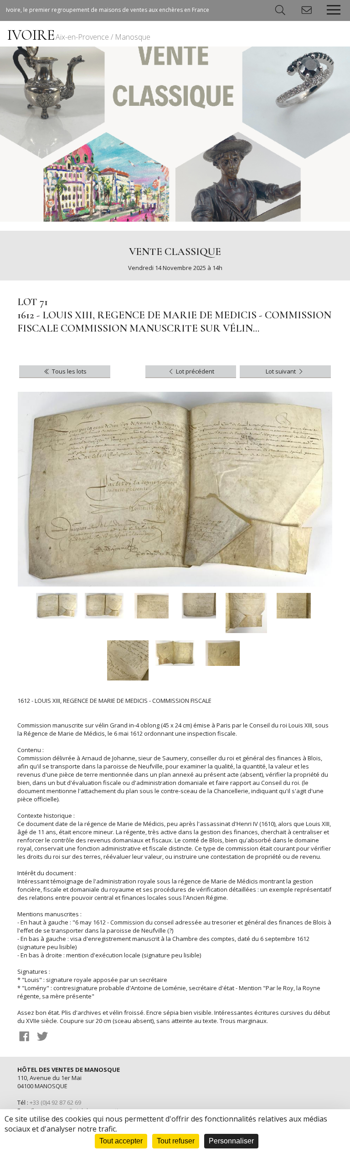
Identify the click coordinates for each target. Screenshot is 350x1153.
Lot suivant (281, 371)
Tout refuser (176, 1141)
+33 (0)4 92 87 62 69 (55, 1102)
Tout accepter (121, 1141)
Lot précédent (194, 371)
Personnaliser (231, 1141)
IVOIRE (78, 35)
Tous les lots (69, 371)
